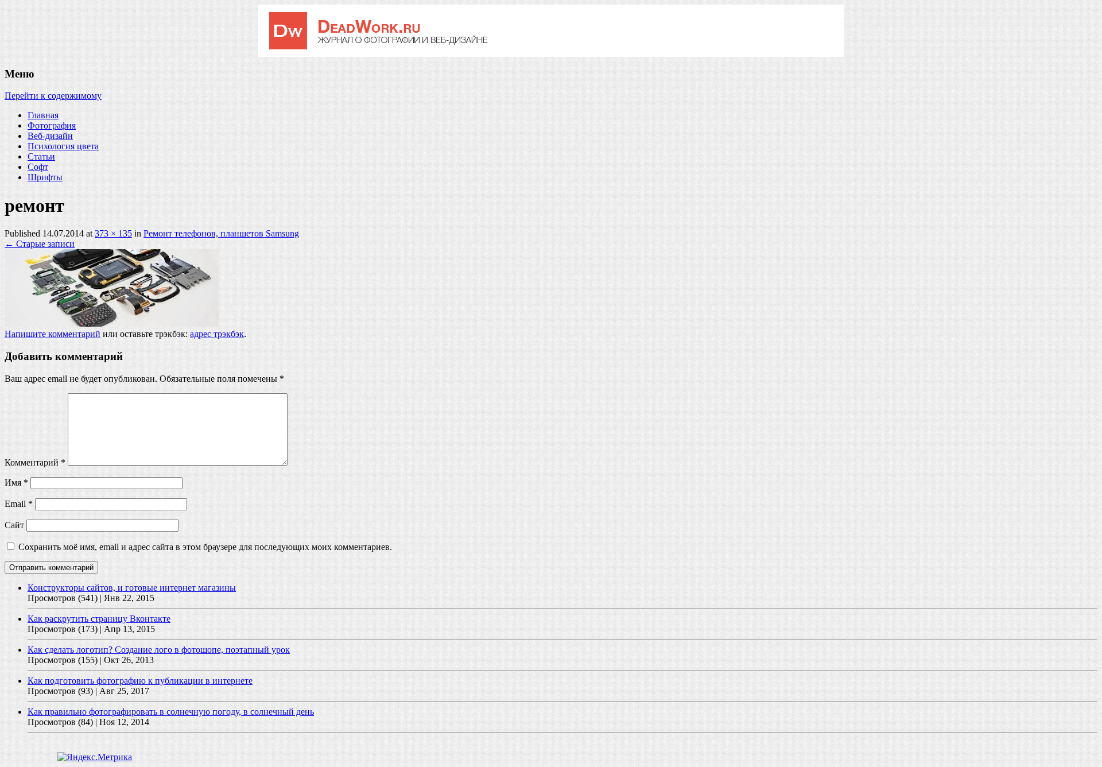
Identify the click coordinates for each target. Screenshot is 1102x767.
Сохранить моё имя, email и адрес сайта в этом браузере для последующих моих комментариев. (205, 547)
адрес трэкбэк (217, 334)
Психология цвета (63, 146)
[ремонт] (112, 323)
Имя (16, 482)
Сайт (14, 525)
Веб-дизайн (50, 136)
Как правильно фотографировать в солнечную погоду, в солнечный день (171, 711)
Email (19, 504)
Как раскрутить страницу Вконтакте (99, 618)
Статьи (41, 156)
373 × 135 (113, 233)
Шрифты (45, 177)
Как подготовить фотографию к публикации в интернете (140, 680)
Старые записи (40, 244)
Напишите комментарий (52, 334)
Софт (38, 167)
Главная (43, 115)
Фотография (52, 125)
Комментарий (35, 462)
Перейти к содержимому (53, 95)
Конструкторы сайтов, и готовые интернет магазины (132, 587)
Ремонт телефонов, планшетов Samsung (221, 233)
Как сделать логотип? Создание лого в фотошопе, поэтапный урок (159, 649)
